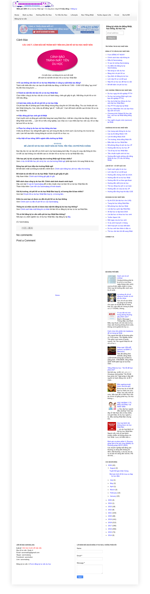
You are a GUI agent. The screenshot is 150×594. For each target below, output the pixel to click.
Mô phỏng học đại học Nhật (118, 206)
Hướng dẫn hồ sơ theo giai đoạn (120, 180)
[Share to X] (27, 228)
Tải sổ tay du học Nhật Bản (118, 151)
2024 (110, 503)
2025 (110, 500)
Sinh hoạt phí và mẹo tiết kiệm (119, 226)
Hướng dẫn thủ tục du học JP (118, 148)
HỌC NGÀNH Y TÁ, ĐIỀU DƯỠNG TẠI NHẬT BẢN (124, 405)
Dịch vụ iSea (28, 15)
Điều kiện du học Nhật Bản (117, 142)
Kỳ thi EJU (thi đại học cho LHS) (119, 200)
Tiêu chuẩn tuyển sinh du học (118, 153)
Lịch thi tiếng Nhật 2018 (116, 137)
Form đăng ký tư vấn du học (40, 564)
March (112, 490)
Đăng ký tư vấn (21, 19)
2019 (110, 519)
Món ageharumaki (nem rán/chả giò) (124, 385)
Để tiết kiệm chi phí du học (117, 84)
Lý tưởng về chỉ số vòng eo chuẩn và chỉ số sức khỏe (125, 296)
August (113, 468)
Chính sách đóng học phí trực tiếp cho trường (72, 169)
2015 (110, 532)
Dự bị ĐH (126, 15)
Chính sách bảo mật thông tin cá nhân (35, 209)
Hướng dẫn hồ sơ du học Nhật (119, 177)
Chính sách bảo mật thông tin (118, 57)
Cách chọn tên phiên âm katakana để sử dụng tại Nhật (120, 332)
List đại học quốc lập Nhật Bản (119, 209)
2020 (110, 516)
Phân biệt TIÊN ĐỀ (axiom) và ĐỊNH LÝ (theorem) (124, 349)
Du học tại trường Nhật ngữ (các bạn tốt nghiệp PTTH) (120, 97)
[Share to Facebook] (29, 228)
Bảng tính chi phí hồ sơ (116, 73)
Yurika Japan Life (104, 15)
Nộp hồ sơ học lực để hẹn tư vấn (120, 82)
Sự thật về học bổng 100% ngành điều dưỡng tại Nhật (41, 138)
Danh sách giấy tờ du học (117, 169)
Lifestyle (74, 15)
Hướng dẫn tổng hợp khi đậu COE (120, 191)
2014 (110, 535)
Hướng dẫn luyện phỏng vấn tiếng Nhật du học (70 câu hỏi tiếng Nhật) (120, 158)
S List (116, 15)
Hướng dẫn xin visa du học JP (119, 189)
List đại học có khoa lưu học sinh (120, 214)
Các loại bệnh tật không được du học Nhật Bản (124, 425)
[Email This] (23, 228)
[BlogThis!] (25, 228)
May (112, 483)
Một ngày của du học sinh (117, 220)
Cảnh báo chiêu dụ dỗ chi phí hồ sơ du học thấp (38, 103)
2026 (110, 465)
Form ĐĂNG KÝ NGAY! (116, 55)
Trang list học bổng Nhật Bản (118, 203)
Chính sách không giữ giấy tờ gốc (42, 176)
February (113, 493)
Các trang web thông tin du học (119, 131)
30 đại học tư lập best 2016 (118, 212)
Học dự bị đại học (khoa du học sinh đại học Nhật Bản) (119, 102)
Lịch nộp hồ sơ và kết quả (117, 79)
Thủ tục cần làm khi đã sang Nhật (120, 231)
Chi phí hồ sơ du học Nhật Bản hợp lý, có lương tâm (43, 194)
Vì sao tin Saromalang (35, 184)
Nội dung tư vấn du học (116, 71)
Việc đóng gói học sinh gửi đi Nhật (33, 116)
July (111, 480)
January (113, 496)
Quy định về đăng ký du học (118, 76)
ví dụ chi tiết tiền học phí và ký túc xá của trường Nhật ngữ (43, 161)
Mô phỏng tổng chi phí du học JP (120, 145)
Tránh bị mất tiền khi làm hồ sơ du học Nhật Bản (38, 93)
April (112, 486)
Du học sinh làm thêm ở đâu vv (119, 228)
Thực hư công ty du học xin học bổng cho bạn (37, 128)
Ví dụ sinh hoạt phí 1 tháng (118, 223)
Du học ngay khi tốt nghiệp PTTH (120, 93)
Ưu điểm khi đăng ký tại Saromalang (116, 67)
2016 (110, 529)
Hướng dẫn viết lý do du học (118, 183)
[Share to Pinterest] (32, 228)
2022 (110, 510)
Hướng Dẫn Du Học (44, 15)
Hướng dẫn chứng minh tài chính (120, 175)
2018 (110, 522)
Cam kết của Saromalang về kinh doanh (45, 186)
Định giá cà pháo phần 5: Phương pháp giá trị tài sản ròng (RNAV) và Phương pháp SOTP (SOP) (120, 443)
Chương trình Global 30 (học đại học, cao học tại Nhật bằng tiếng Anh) (120, 115)
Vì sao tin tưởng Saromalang (118, 63)
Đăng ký (74, 9)
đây (69, 217)
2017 (110, 526)
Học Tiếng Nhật (87, 15)
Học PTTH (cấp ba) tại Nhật (118, 106)
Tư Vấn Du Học (61, 15)
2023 (110, 506)
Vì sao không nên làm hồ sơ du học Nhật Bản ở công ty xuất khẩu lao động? (50, 83)
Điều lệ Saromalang (115, 60)
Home (17, 15)
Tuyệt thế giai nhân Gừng (119, 471)
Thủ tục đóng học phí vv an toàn (120, 186)
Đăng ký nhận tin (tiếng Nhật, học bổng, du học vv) (119, 27)
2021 (110, 513)
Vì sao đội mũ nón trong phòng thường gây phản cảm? (124, 315)
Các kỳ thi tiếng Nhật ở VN (117, 134)
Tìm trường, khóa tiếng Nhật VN (119, 139)
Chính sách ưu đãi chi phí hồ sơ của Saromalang (39, 202)
